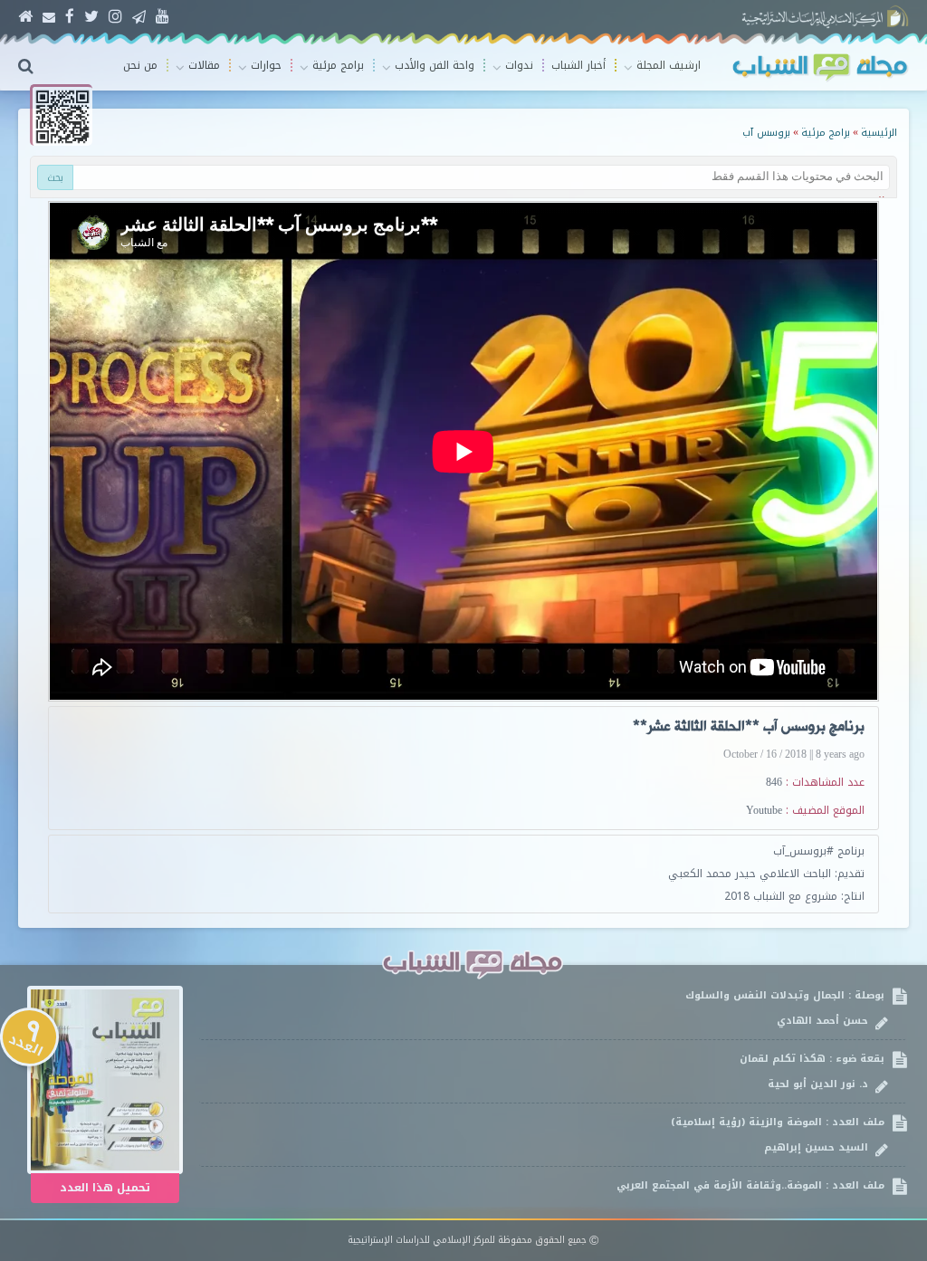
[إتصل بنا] (49, 16)
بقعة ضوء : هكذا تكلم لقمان (814, 1071)
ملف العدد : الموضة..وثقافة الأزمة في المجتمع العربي (752, 1198)
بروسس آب (766, 132)
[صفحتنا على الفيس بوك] (69, 16)
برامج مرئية (825, 132)
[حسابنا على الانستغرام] (115, 16)
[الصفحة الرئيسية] (25, 16)
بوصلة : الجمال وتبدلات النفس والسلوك (786, 1008)
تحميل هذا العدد (105, 1188)
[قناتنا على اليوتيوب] (162, 16)
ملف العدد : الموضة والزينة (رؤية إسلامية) (779, 1135)
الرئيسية (879, 132)
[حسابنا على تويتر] (91, 16)
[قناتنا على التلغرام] (139, 16)
